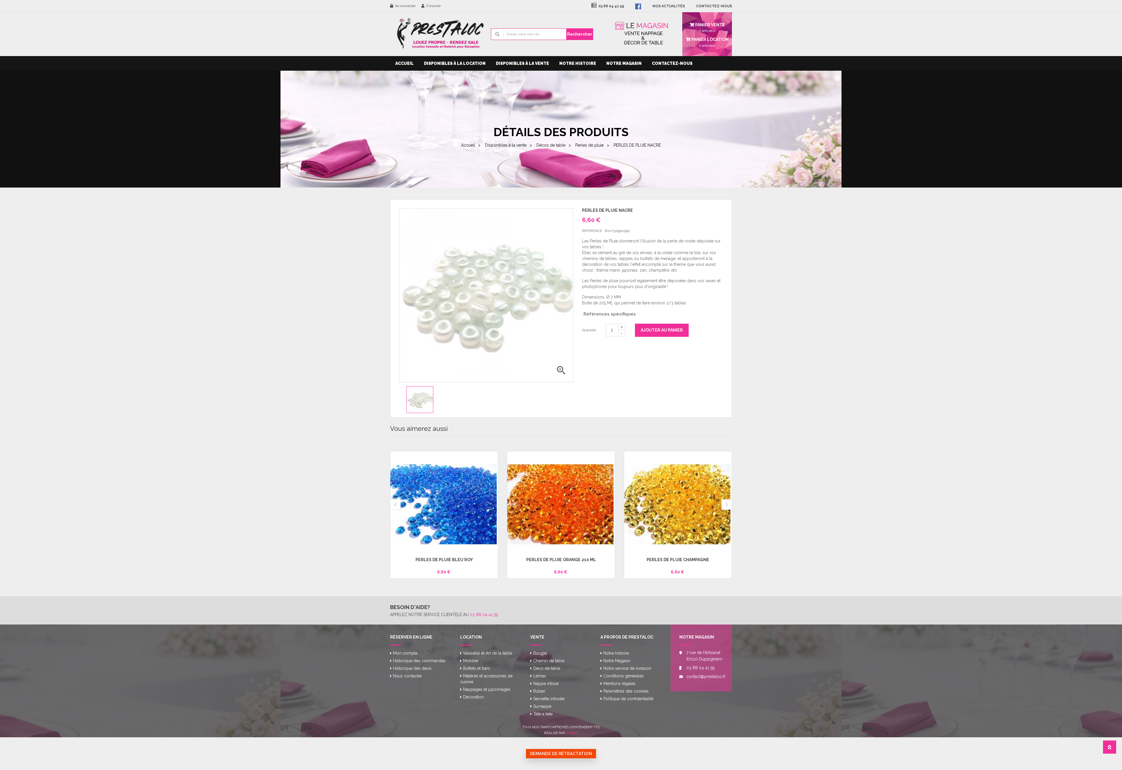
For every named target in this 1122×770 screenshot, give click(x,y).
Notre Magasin (624, 63)
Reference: (592, 231)
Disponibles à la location (455, 63)
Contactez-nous (672, 63)
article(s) (709, 42)
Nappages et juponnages (486, 689)
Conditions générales (623, 676)
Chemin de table (549, 660)
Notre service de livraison (627, 668)
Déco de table (546, 668)
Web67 (572, 733)
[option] (424, 399)
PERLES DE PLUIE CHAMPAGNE (678, 559)
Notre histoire (577, 63)
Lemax (539, 676)
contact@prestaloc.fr (704, 676)
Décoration (473, 697)
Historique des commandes (419, 660)
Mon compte (405, 653)
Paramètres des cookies (626, 691)
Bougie (540, 653)
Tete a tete (543, 714)
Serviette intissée (549, 698)
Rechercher (579, 34)
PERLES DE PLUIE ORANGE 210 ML (561, 559)
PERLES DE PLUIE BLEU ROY (444, 559)
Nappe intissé (546, 683)
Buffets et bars (476, 668)
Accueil (404, 63)
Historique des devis (412, 668)
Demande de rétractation (561, 753)
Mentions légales (619, 683)
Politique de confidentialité (628, 698)
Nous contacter (407, 676)
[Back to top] (1109, 748)
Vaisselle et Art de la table (487, 653)
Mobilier (471, 660)
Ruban (539, 691)
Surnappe (542, 706)
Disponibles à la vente (522, 63)
